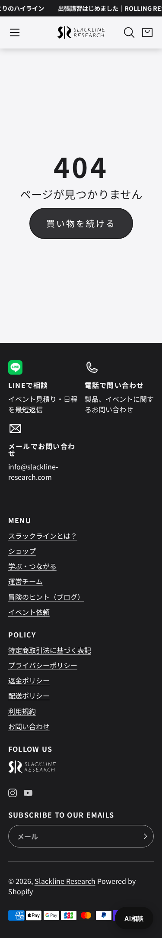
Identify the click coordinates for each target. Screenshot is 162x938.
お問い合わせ (29, 726)
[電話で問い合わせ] (119, 387)
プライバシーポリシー (42, 665)
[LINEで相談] (43, 387)
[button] (14, 32)
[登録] (145, 836)
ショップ (22, 551)
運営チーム (25, 581)
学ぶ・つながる (32, 566)
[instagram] (12, 793)
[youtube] (28, 793)
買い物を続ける (81, 223)
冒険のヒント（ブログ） (46, 597)
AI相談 (134, 918)
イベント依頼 (29, 612)
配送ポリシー (29, 695)
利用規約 (22, 711)
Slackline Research (65, 881)
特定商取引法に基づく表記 (49, 650)
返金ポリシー (29, 680)
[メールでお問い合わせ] (43, 451)
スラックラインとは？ (42, 535)
